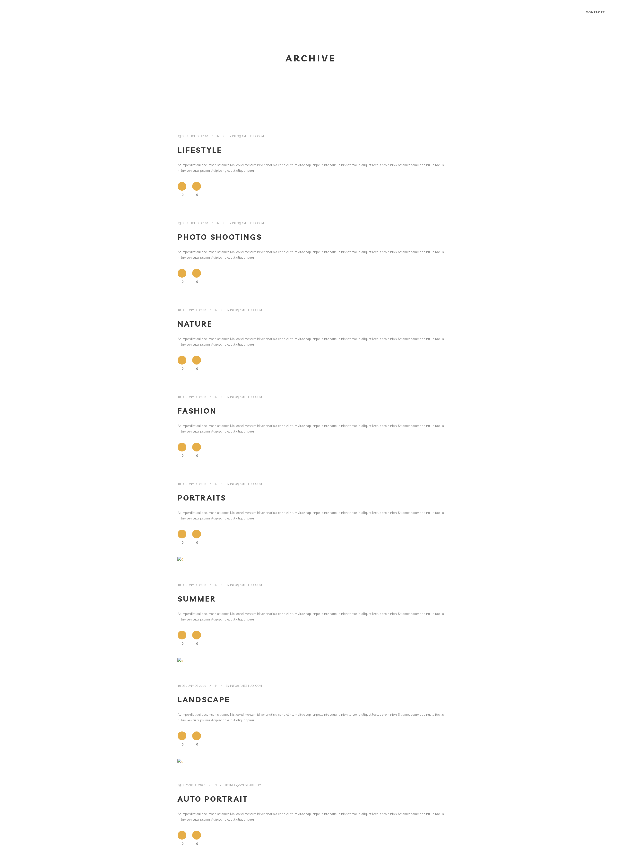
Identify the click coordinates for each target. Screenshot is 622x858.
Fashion (197, 411)
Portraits (202, 497)
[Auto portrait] (180, 765)
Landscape (204, 699)
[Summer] (180, 564)
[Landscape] (180, 664)
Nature (195, 324)
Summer (197, 598)
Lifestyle (200, 150)
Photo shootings (220, 237)
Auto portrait (213, 799)
